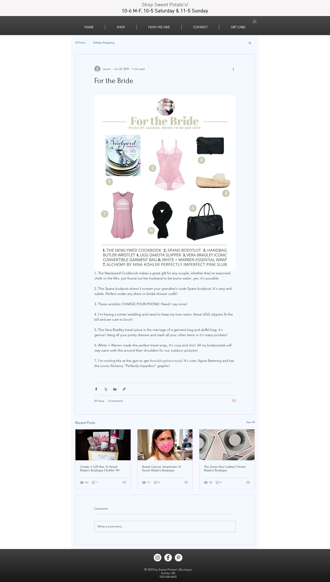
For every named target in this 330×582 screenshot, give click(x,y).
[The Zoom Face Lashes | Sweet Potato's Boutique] (227, 444)
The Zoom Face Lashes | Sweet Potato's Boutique (225, 468)
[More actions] (233, 69)
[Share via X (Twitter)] (105, 389)
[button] (254, 20)
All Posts (80, 42)
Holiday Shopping (103, 42)
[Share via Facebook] (96, 389)
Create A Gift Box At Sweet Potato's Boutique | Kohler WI (99, 468)
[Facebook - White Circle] (168, 557)
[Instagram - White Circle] (157, 557)
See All (250, 422)
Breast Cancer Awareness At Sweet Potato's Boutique (161, 468)
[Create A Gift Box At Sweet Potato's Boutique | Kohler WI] (103, 444)
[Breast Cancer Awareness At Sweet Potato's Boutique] (165, 444)
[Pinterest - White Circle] (178, 557)
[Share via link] (124, 389)
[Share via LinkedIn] (115, 389)
